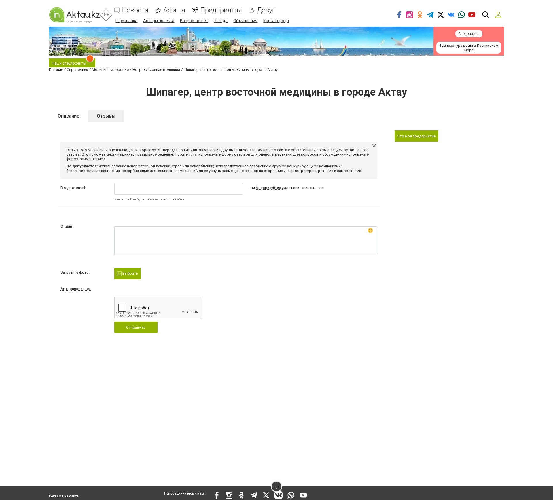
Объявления (245, 20)
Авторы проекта (158, 20)
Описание (68, 116)
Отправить (135, 327)
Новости (135, 10)
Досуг (266, 10)
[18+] (74, 15)
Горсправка (126, 20)
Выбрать (130, 273)
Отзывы (106, 116)
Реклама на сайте (64, 496)
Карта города (276, 20)
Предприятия (221, 10)
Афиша (174, 10)
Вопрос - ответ (194, 20)
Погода (221, 20)
